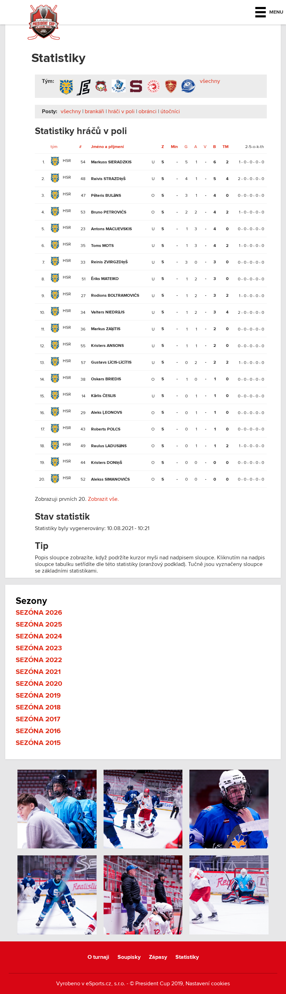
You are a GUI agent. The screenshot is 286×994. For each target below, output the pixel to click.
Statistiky (187, 957)
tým (54, 146)
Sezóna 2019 (38, 695)
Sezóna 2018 (38, 707)
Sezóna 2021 (38, 672)
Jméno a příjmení (107, 146)
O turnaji (98, 957)
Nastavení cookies (208, 983)
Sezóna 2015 (38, 743)
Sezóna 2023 (39, 648)
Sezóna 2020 (39, 684)
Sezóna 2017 (38, 719)
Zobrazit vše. (103, 499)
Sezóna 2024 (39, 636)
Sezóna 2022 (39, 660)
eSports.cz (98, 983)
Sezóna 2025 (39, 624)
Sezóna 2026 (39, 612)
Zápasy (158, 957)
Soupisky (129, 957)
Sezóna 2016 (38, 731)
